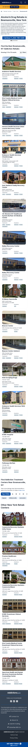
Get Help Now (6, 6)
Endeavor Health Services (11, 71)
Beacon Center (7, 326)
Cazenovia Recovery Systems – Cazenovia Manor (13, 586)
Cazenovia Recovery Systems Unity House (13, 528)
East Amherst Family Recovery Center (13, 186)
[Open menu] (25, 2)
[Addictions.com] (1, 11)
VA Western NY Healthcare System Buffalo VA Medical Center (12, 216)
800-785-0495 (14, 7)
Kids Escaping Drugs (9, 378)
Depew (4, 498)
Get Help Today (13, 744)
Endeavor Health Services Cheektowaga (11, 156)
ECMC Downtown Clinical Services (11, 615)
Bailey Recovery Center (10, 246)
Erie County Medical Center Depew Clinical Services (12, 99)
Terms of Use (14, 735)
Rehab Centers (8, 11)
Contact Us (15, 716)
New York (15, 11)
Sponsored (23, 6)
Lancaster (23, 498)
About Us (15, 720)
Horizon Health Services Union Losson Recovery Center (13, 127)
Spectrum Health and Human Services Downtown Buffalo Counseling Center (12, 674)
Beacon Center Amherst (11, 351)
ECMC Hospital (7, 434)
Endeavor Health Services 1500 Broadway (13, 407)
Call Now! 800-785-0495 (14, 38)
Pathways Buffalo (8, 463)
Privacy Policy (14, 738)
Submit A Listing (15, 724)
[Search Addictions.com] (21, 2)
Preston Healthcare (9, 556)
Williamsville (13, 498)
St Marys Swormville (9, 299)
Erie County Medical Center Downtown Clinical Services (12, 644)
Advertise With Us (15, 727)
